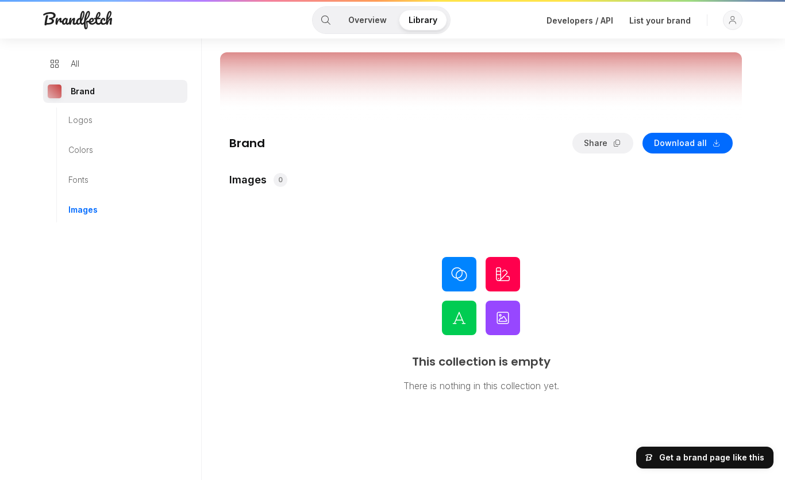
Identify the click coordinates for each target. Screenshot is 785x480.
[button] (733, 20)
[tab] (326, 20)
